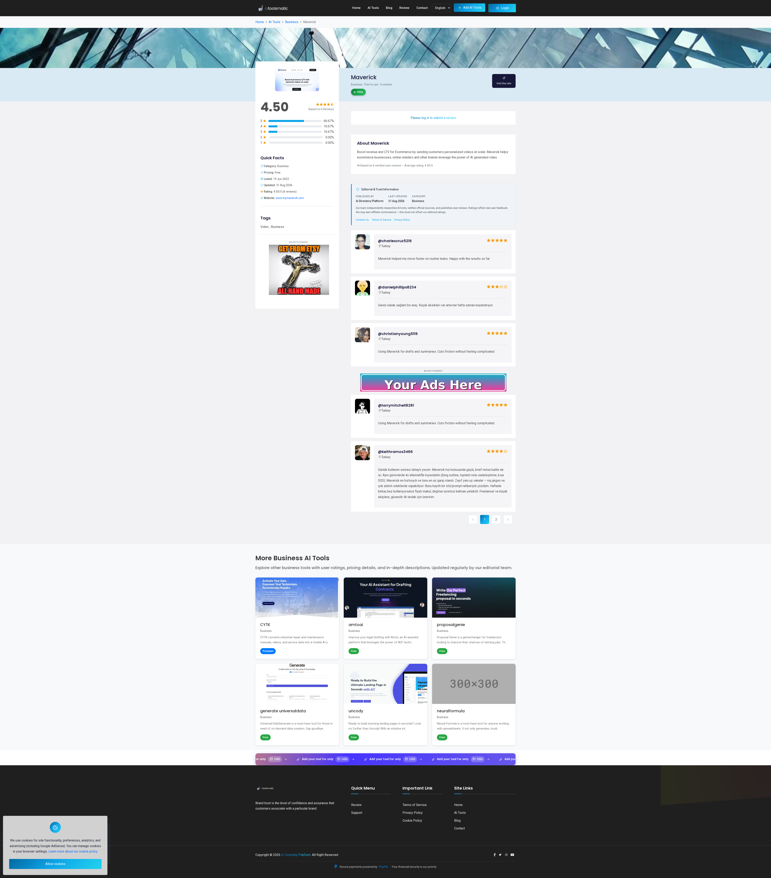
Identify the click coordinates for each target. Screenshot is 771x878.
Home (356, 8)
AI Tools (373, 8)
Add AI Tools (472, 7)
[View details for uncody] (385, 704)
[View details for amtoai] (385, 618)
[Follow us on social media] (495, 855)
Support (356, 813)
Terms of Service (381, 219)
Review (404, 8)
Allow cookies (55, 864)
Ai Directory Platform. (296, 855)
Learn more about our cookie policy (73, 851)
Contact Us (362, 219)
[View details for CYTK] (297, 618)
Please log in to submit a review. (433, 118)
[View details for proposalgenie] (474, 618)
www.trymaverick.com (290, 198)
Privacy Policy (402, 219)
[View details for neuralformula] (474, 704)
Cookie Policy (412, 820)
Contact (422, 8)
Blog (389, 8)
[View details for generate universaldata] (297, 704)
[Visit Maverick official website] (504, 81)
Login (505, 8)
